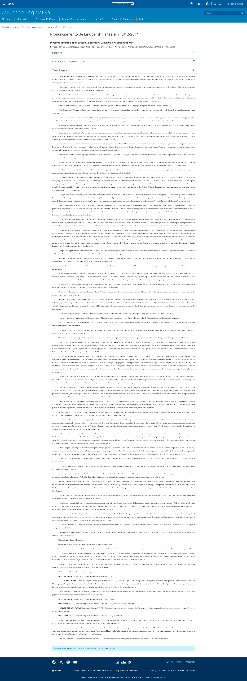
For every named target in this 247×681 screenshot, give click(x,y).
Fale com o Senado (235, 4)
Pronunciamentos (37, 27)
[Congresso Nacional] (123, 662)
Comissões (23, 19)
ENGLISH (169, 662)
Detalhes (57, 52)
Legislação (99, 19)
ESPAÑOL (179, 662)
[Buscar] (242, 13)
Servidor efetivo (79, 670)
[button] (191, 3)
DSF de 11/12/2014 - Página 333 (101, 648)
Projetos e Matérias (45, 19)
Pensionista (134, 670)
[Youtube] (74, 662)
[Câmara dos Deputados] (118, 662)
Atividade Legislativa (26, 12)
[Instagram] (68, 662)
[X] (61, 662)
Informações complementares (68, 61)
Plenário (6, 19)
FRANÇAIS (190, 662)
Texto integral (59, 70)
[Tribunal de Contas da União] (129, 662)
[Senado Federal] (123, 3)
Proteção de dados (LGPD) (162, 670)
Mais (141, 19)
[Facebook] (55, 662)
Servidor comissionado (98, 670)
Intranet (57, 670)
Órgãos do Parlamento (123, 19)
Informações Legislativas (74, 19)
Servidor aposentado (119, 670)
